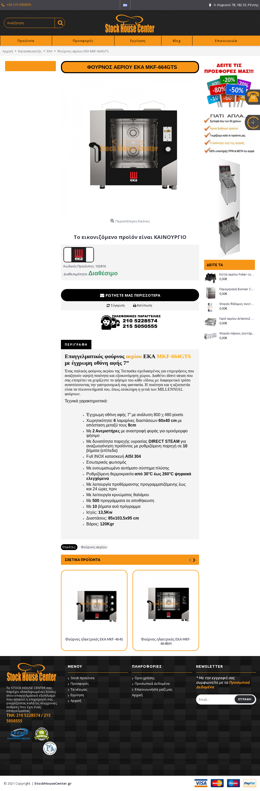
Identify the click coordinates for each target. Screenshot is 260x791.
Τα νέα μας (79, 689)
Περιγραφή (76, 344)
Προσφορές (80, 683)
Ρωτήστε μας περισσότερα (132, 295)
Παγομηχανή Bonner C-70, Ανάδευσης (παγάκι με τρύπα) (237, 289)
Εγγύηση (77, 695)
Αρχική (76, 700)
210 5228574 (28, 715)
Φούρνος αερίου (94, 547)
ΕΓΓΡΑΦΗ (244, 699)
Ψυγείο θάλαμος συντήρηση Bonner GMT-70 (237, 304)
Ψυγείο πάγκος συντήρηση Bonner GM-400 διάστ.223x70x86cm (237, 333)
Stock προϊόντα (82, 678)
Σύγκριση (118, 305)
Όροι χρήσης (145, 678)
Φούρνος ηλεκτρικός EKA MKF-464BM (166, 641)
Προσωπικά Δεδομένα (152, 683)
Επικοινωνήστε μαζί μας (153, 689)
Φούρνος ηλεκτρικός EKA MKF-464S (94, 639)
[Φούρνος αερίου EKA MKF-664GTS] (130, 147)
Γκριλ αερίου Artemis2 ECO (237, 318)
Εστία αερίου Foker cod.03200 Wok (237, 274)
